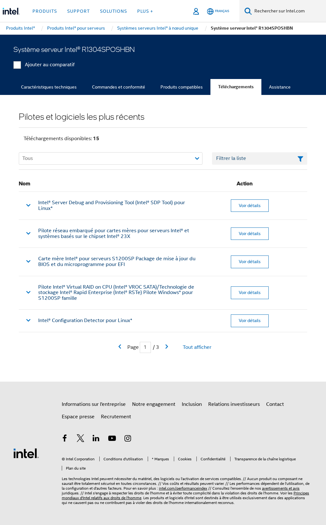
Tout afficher (197, 347)
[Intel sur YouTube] (112, 439)
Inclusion (192, 404)
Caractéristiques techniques (49, 87)
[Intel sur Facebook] (64, 439)
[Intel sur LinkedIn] (96, 439)
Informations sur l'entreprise (94, 404)
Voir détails (250, 205)
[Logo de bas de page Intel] (26, 453)
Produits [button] (44, 11)
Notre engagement (153, 404)
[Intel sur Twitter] (80, 439)
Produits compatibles (181, 87)
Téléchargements (236, 87)
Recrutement (116, 417)
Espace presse (78, 417)
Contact (275, 404)
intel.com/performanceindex (183, 488)
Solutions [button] (113, 11)
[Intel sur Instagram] (127, 439)
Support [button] (78, 11)
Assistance (280, 87)
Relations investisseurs (234, 404)
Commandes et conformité (118, 87)
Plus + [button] (145, 11)
